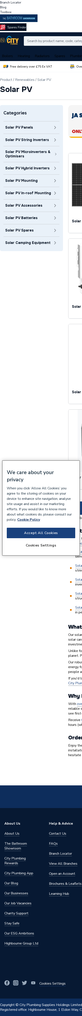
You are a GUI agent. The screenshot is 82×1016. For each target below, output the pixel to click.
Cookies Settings (41, 545)
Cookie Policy (28, 519)
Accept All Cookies (41, 533)
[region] (41, 508)
